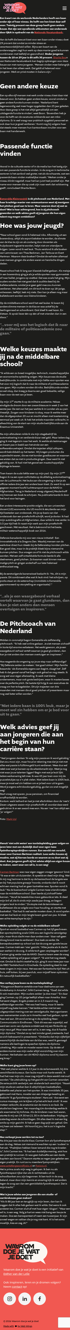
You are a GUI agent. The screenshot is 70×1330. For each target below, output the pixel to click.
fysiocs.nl (41, 1165)
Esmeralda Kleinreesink (13, 198)
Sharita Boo (59, 57)
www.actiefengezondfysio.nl (16, 1165)
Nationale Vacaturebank (48, 32)
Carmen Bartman (9, 872)
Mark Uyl (11, 819)
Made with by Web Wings (17, 1326)
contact (17, 1287)
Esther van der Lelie (16, 1274)
